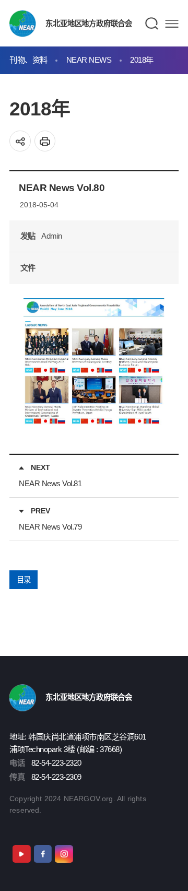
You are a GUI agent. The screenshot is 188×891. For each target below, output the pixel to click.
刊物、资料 (28, 59)
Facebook (43, 854)
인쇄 (45, 141)
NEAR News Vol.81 (50, 483)
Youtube (21, 854)
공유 (20, 141)
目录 (24, 580)
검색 (152, 23)
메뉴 (172, 23)
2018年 (142, 59)
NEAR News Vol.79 (50, 526)
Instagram (64, 854)
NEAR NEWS (89, 59)
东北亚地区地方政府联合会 (88, 23)
